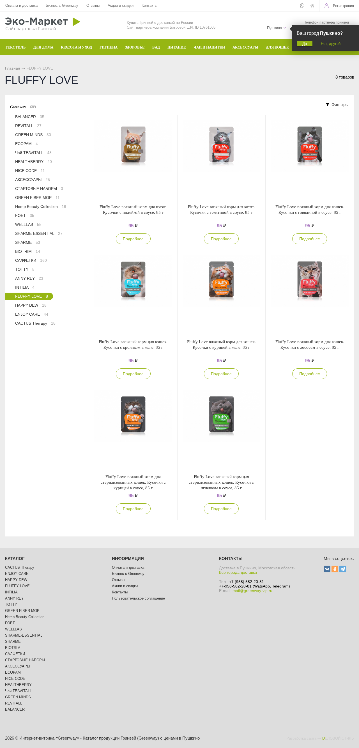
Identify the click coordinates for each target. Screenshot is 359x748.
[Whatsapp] (302, 5)
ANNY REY (29, 278)
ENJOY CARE (31, 314)
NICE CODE (30, 170)
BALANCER (29, 116)
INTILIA (24, 287)
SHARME (27, 242)
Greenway (23, 107)
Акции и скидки (121, 5)
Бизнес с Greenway (62, 5)
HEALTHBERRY (33, 161)
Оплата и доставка (21, 5)
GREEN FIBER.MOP (37, 197)
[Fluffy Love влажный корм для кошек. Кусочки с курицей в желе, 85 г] (222, 294)
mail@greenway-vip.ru (252, 590)
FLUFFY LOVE (31, 296)
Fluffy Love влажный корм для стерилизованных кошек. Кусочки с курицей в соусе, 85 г (133, 482)
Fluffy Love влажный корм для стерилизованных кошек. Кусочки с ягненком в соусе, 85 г (221, 482)
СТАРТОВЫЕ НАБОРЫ (39, 188)
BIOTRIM (27, 251)
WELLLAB (28, 224)
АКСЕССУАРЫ (32, 179)
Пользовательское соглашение (138, 598)
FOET (24, 215)
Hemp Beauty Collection (40, 206)
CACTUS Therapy (35, 323)
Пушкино (274, 28)
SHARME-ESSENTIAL (39, 233)
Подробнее (133, 239)
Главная (12, 68)
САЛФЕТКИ (31, 260)
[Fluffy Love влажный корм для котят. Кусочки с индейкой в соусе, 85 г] (133, 159)
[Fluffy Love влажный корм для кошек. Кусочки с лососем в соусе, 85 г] (310, 294)
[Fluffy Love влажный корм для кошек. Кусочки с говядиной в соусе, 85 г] (310, 159)
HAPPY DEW (31, 305)
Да (304, 44)
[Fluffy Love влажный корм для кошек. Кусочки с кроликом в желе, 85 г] (133, 294)
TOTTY (24, 269)
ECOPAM (26, 143)
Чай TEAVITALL (33, 152)
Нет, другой (330, 44)
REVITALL (28, 125)
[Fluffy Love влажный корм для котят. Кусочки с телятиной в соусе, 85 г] (222, 159)
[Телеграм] (312, 6)
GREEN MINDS (33, 134)
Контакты (149, 5)
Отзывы (93, 5)
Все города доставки (238, 572)
